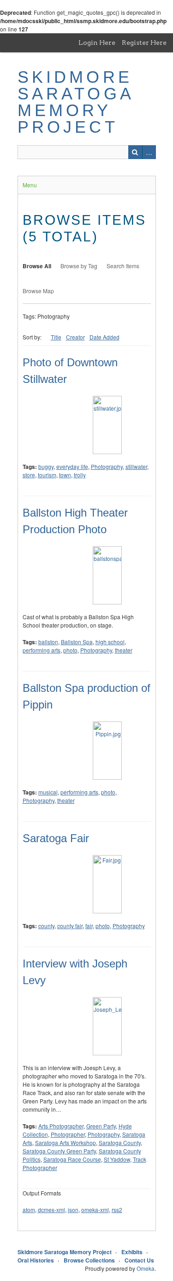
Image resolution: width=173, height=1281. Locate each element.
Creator (75, 337)
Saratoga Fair (56, 838)
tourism (47, 475)
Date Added (104, 337)
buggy (46, 466)
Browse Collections (89, 1260)
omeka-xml (95, 1209)
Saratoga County (120, 1142)
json (73, 1209)
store (29, 475)
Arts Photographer (61, 1126)
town (65, 475)
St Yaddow (117, 1159)
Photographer (68, 1134)
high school (110, 642)
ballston (48, 642)
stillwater (136, 466)
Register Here (144, 42)
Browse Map (38, 291)
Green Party (101, 1126)
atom (29, 1209)
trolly (80, 475)
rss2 (117, 1209)
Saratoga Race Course (72, 1159)
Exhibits (132, 1252)
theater (123, 650)
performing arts (41, 650)
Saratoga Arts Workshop (65, 1142)
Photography (107, 466)
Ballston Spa (77, 642)
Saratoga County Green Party (59, 1151)
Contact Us (139, 1260)
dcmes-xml (51, 1209)
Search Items (123, 266)
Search (135, 152)
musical (48, 792)
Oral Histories (36, 1260)
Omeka (146, 1268)
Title (56, 337)
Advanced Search (149, 152)
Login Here (96, 42)
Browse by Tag (78, 266)
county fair (70, 926)
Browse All (37, 266)
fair (89, 926)
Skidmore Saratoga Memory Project (76, 102)
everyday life (72, 466)
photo (70, 650)
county (46, 926)
